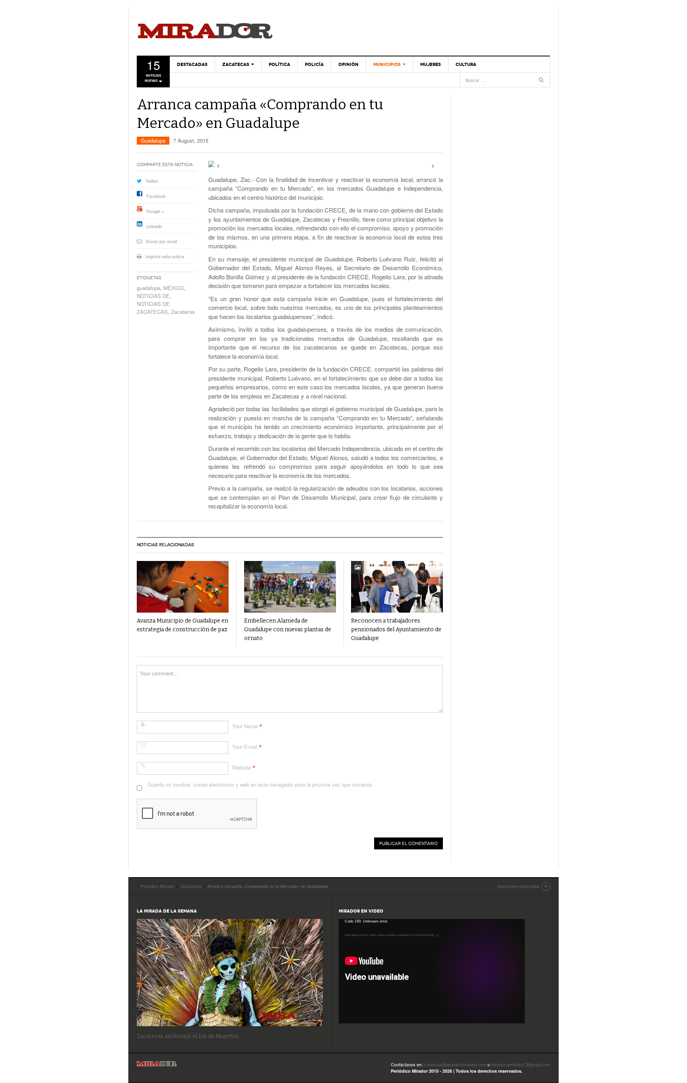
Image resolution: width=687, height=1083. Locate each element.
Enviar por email (161, 241)
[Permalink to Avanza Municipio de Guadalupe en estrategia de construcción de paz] (183, 587)
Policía (314, 64)
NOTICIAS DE (153, 296)
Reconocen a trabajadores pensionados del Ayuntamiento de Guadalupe (396, 629)
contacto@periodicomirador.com (455, 1064)
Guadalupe (153, 140)
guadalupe (148, 288)
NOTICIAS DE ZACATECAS (153, 307)
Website (241, 767)
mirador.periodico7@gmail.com (520, 1064)
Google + (155, 211)
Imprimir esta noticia (165, 256)
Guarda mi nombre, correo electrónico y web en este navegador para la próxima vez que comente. (260, 784)
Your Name (245, 726)
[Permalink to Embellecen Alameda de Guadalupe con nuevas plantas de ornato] (290, 587)
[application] (432, 971)
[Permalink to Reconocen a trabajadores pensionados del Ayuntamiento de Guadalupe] (397, 587)
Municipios (387, 64)
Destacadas (192, 64)
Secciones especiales (518, 886)
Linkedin (154, 226)
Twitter (152, 181)
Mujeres (430, 64)
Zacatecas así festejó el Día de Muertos (188, 1036)
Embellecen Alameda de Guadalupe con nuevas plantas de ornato (287, 629)
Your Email (244, 746)
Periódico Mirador (205, 32)
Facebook (156, 196)
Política (279, 64)
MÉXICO (173, 288)
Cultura (466, 64)
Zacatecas (235, 64)
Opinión (348, 64)
